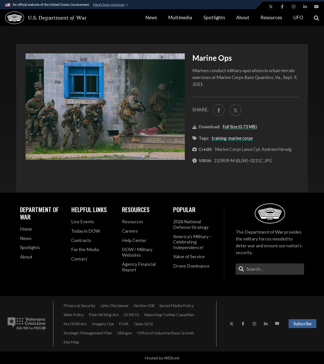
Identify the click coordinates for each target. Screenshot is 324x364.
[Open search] (316, 17)
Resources (271, 17)
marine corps (240, 138)
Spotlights (214, 17)
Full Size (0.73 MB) (240, 126)
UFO (298, 17)
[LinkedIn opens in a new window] (305, 6)
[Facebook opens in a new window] (282, 6)
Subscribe (302, 323)
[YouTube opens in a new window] (316, 6)
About (242, 17)
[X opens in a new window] (271, 6)
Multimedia (180, 17)
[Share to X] (235, 110)
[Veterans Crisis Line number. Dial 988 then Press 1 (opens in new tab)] (27, 323)
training (219, 138)
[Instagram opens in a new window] (293, 6)
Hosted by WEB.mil (162, 357)
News (151, 17)
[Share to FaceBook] (219, 110)
